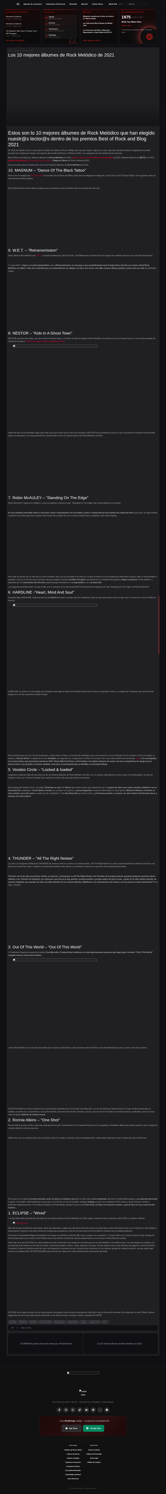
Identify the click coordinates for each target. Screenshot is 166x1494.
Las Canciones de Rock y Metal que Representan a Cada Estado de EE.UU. (97, 31)
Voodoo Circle (94, 1322)
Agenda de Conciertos (73, 1462)
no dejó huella (37, 176)
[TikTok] (79, 1410)
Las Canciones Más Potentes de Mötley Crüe (97, 24)
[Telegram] (106, 1410)
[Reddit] (86, 1410)
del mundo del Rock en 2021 (29, 160)
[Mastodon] (93, 1410)
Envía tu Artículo (94, 1450)
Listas (10, 51)
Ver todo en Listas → (92, 40)
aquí (137, 758)
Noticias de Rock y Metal (23, 51)
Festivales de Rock (73, 1466)
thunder (83, 1322)
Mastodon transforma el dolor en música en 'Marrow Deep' (98, 17)
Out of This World (45, 1322)
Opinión (84, 4)
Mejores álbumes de (92, 158)
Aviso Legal (94, 1458)
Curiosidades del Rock (73, 1474)
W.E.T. (38, 256)
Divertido (73, 4)
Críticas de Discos (73, 1454)
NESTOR (33, 1322)
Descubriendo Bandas (73, 1470)
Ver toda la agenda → (16, 40)
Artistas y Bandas (73, 1458)
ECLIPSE (13, 1322)
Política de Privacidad (94, 1454)
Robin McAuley (60, 1322)
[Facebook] (59, 1410)
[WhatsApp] (72, 1410)
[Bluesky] (100, 1410)
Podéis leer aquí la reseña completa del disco (45, 341)
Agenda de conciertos (32, 4)
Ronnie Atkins (72, 1322)
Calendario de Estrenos (55, 4)
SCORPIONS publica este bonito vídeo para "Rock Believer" (46, 1344)
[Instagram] (66, 1410)
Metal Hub (112, 4)
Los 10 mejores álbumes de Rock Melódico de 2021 (119, 1344)
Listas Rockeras (73, 1478)
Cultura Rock (97, 4)
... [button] (121, 3)
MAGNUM (23, 1322)
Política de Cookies (94, 1462)
